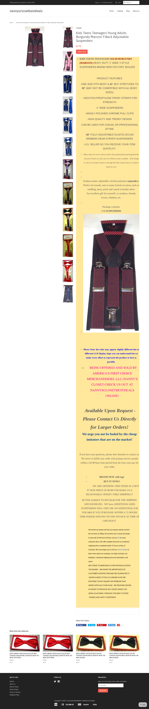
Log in (97, 2)
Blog (128, 11)
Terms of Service (15, 692)
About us (136, 11)
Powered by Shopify (88, 701)
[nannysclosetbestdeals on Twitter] (55, 682)
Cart (119, 2)
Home (111, 11)
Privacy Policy (14, 689)
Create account (107, 2)
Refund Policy (14, 687)
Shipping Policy (14, 695)
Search (12, 681)
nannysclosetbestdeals (26, 11)
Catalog (120, 11)
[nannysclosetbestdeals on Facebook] (59, 682)
